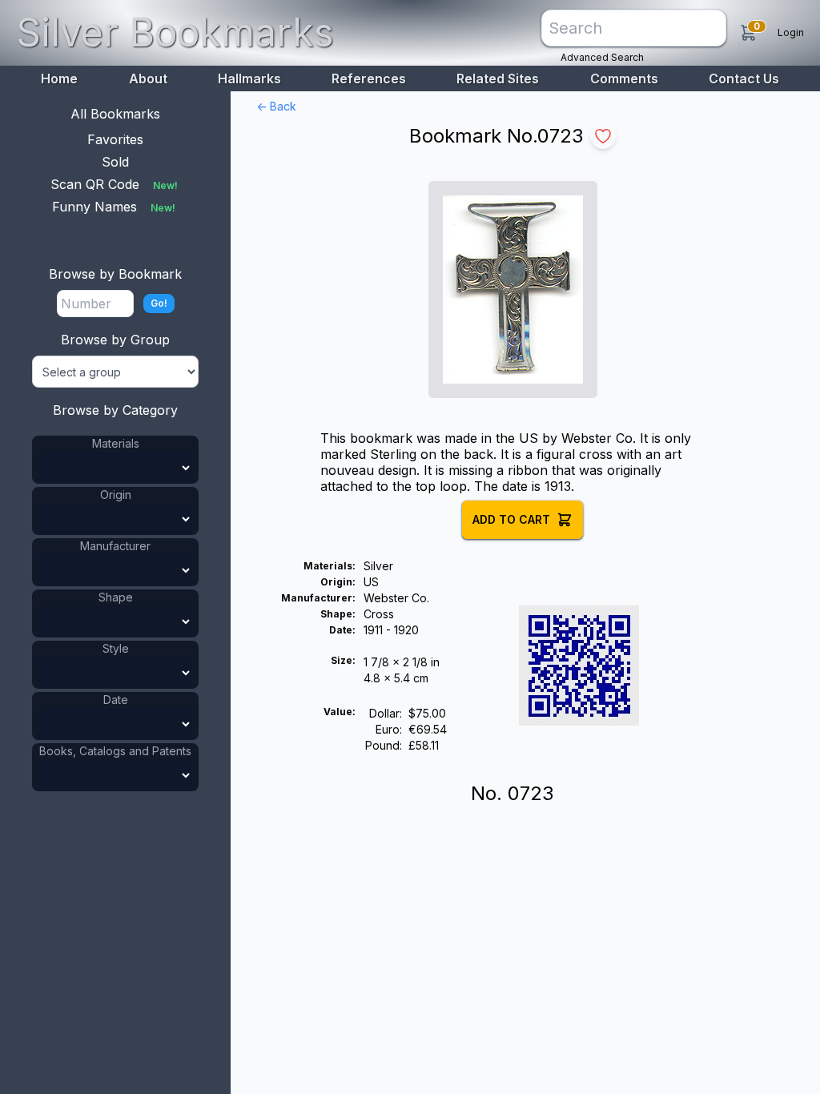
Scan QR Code (114, 184)
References (369, 78)
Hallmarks (249, 78)
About (148, 78)
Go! (159, 303)
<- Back (276, 106)
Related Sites (497, 78)
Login (791, 32)
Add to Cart (511, 519)
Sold (115, 162)
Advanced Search (602, 57)
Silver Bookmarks (175, 32)
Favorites (115, 139)
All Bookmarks (115, 114)
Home (59, 78)
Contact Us (744, 78)
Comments (624, 78)
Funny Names (113, 207)
